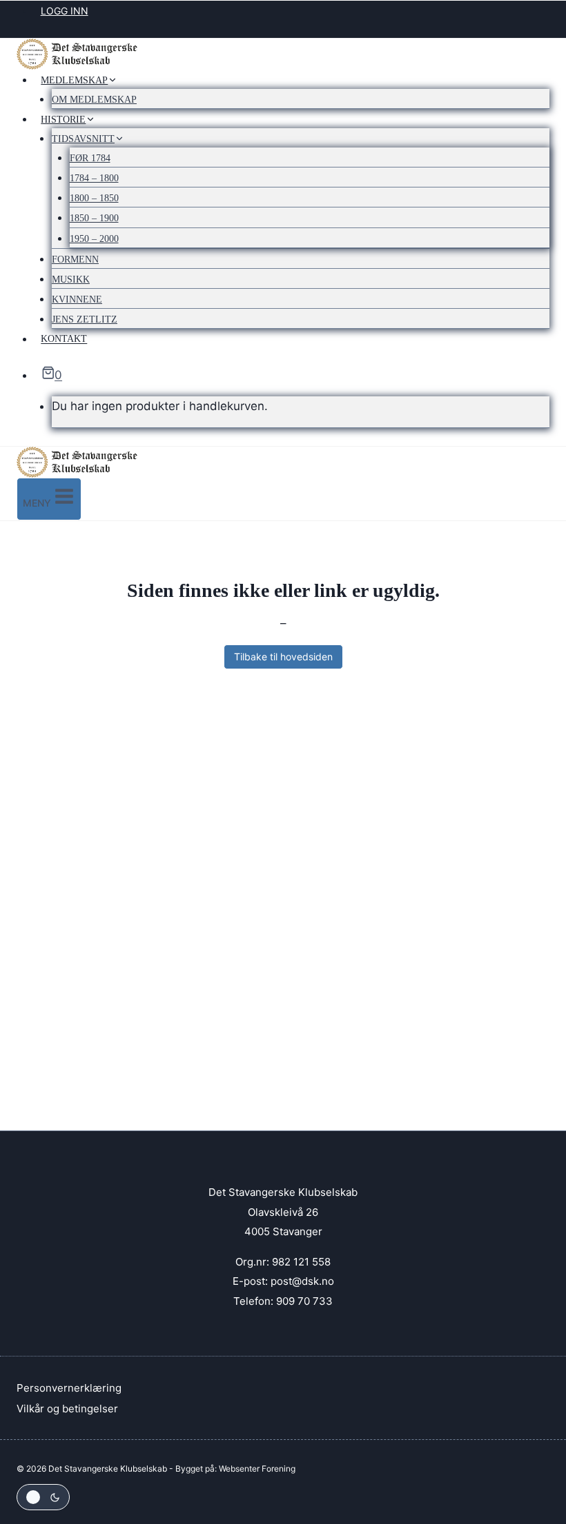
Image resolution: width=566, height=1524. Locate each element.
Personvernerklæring (69, 1387)
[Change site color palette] (43, 1497)
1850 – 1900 (94, 218)
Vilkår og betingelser (67, 1408)
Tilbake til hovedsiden (283, 656)
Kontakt (64, 339)
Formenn (75, 259)
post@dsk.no (302, 1281)
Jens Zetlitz (84, 319)
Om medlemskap (94, 99)
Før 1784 (90, 158)
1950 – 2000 (94, 239)
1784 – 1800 (94, 178)
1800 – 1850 (94, 198)
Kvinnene (77, 299)
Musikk (71, 279)
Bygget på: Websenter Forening (235, 1468)
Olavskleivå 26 (283, 1212)
